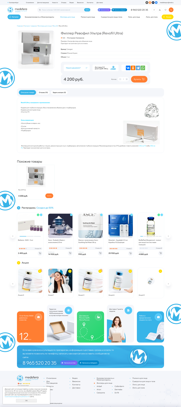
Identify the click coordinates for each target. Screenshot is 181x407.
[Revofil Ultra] (36, 49)
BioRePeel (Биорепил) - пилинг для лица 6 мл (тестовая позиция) (150, 242)
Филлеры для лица (67, 17)
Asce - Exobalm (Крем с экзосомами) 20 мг (56, 241)
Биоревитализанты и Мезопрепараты (39, 17)
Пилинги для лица (88, 17)
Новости (55, 2)
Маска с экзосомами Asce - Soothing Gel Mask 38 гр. (88, 241)
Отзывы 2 (129, 248)
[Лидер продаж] (38, 215)
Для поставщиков (43, 2)
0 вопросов (80, 38)
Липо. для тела (151, 17)
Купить (137, 79)
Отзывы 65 (159, 248)
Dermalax (118, 389)
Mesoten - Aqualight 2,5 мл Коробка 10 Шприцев (118, 241)
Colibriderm (119, 386)
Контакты (90, 2)
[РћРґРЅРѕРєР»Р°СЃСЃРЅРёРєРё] (133, 68)
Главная (20, 26)
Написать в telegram (120, 10)
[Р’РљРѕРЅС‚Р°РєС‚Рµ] (128, 68)
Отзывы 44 (98, 248)
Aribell (99, 386)
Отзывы (63, 2)
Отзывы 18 (68, 248)
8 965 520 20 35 (139, 9)
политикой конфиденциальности (17, 396)
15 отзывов (71, 38)
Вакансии (80, 2)
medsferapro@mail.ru (166, 2)
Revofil (55, 26)
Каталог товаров (30, 26)
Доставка (100, 2)
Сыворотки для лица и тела (111, 17)
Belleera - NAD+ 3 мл (25, 240)
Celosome (101, 393)
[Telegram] (138, 68)
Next (168, 236)
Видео (72, 2)
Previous (12, 236)
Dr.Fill (117, 393)
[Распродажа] (41, 215)
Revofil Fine (22, 190)
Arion (99, 389)
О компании (30, 2)
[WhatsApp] (143, 68)
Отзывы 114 (38, 248)
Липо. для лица (134, 17)
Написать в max (105, 10)
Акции (168, 17)
